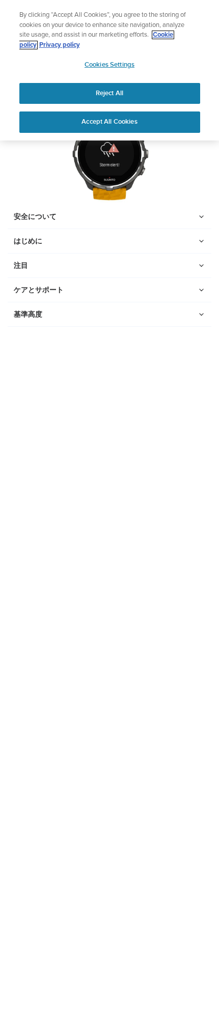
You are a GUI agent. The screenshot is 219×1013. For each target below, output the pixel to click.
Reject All (109, 93)
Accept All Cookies (109, 122)
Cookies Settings (109, 65)
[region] (109, 70)
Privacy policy (59, 45)
